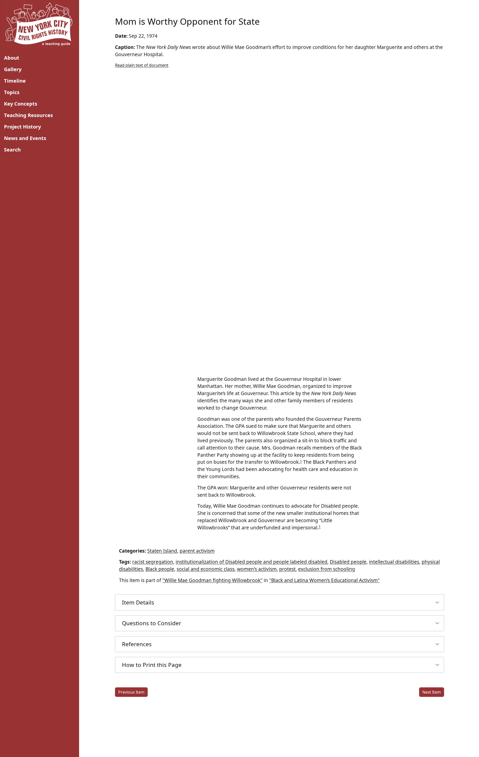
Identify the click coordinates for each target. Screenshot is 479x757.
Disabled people (348, 561)
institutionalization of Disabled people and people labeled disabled (251, 561)
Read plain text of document (141, 65)
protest (287, 569)
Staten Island (162, 550)
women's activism (257, 569)
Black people (159, 569)
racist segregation (152, 561)
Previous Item (131, 692)
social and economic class (206, 569)
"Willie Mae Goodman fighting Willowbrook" (212, 580)
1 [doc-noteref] (301, 461)
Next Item (431, 692)
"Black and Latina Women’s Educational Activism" (324, 580)
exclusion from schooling (326, 569)
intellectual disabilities (394, 561)
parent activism (197, 550)
